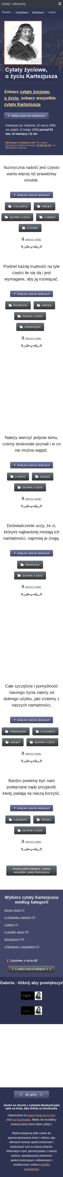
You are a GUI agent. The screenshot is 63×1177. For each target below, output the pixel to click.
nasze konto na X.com (41, 1115)
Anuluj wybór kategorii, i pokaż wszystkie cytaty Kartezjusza (32, 870)
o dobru (9, 924)
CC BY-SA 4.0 (44, 145)
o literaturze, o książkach (20, 946)
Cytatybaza (22, 12)
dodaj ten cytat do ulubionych (32, 195)
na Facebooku (22, 1119)
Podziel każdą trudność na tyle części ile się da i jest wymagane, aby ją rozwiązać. (31, 272)
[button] (31, 969)
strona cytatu (33, 239)
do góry (31, 1094)
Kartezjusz (38, 12)
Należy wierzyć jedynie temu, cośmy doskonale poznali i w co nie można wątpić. (31, 444)
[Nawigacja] (60, 4)
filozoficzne (12, 939)
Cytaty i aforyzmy (13, 4)
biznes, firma (12, 910)
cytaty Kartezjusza (22, 104)
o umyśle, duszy (14, 932)
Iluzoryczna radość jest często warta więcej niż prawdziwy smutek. (31, 173)
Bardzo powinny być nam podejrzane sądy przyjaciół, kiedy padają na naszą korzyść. (31, 787)
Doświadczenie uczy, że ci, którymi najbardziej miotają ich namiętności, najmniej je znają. (31, 532)
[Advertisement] (31, 396)
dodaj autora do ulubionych (26, 115)
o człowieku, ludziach (18, 917)
